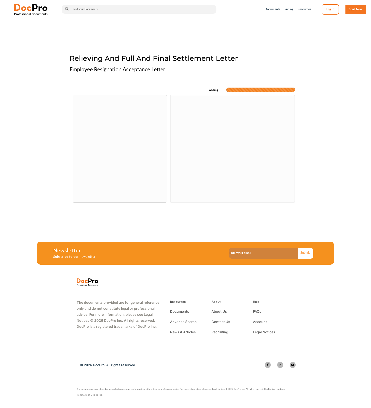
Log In (330, 9)
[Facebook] (268, 365)
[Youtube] (293, 365)
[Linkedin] (280, 365)
